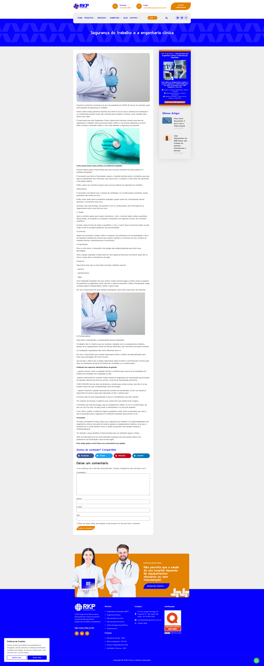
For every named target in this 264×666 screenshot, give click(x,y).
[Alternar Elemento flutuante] (256, 660)
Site (78, 515)
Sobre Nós (114, 18)
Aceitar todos (37, 657)
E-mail (80, 507)
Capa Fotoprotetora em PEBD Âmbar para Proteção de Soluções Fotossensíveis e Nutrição (180, 143)
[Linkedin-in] (82, 633)
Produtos (88, 18)
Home (79, 18)
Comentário (82, 472)
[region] (27, 650)
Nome (79, 498)
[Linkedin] (182, 18)
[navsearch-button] (166, 18)
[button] (85, 455)
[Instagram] (186, 18)
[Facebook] (178, 18)
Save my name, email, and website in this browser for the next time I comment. (109, 523)
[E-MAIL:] (139, 6)
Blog (125, 18)
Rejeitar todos (16, 657)
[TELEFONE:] (115, 6)
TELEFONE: (123, 5)
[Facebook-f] (77, 633)
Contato (133, 18)
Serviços (101, 18)
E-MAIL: (145, 5)
